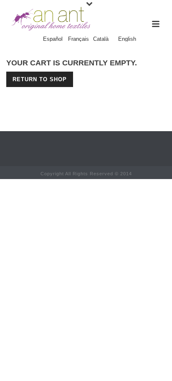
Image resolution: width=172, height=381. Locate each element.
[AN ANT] (50, 18)
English (127, 39)
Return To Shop (40, 79)
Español (53, 39)
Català (101, 39)
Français (78, 39)
